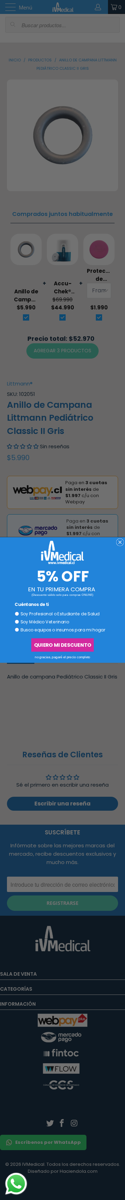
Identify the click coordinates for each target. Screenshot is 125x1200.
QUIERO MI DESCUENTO (62, 645)
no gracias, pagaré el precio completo (62, 657)
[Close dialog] (120, 542)
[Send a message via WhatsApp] (16, 1184)
